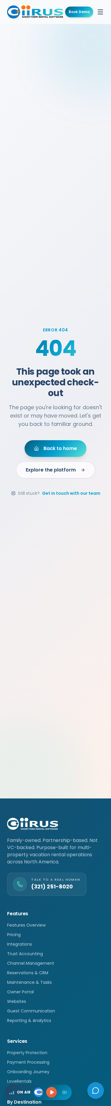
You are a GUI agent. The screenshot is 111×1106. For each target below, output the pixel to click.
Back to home (60, 448)
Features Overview (26, 925)
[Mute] (64, 1092)
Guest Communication (31, 1011)
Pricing (14, 935)
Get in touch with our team (71, 493)
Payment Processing (28, 1062)
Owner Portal (20, 992)
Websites (16, 1001)
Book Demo (79, 11)
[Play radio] (51, 1092)
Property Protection (27, 1053)
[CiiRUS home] (35, 11)
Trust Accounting (25, 954)
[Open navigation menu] (100, 11)
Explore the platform (51, 469)
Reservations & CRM (27, 973)
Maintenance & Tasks (29, 982)
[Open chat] (95, 1090)
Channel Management (30, 963)
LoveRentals (19, 1081)
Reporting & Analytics (29, 1020)
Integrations (19, 944)
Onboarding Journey (28, 1072)
